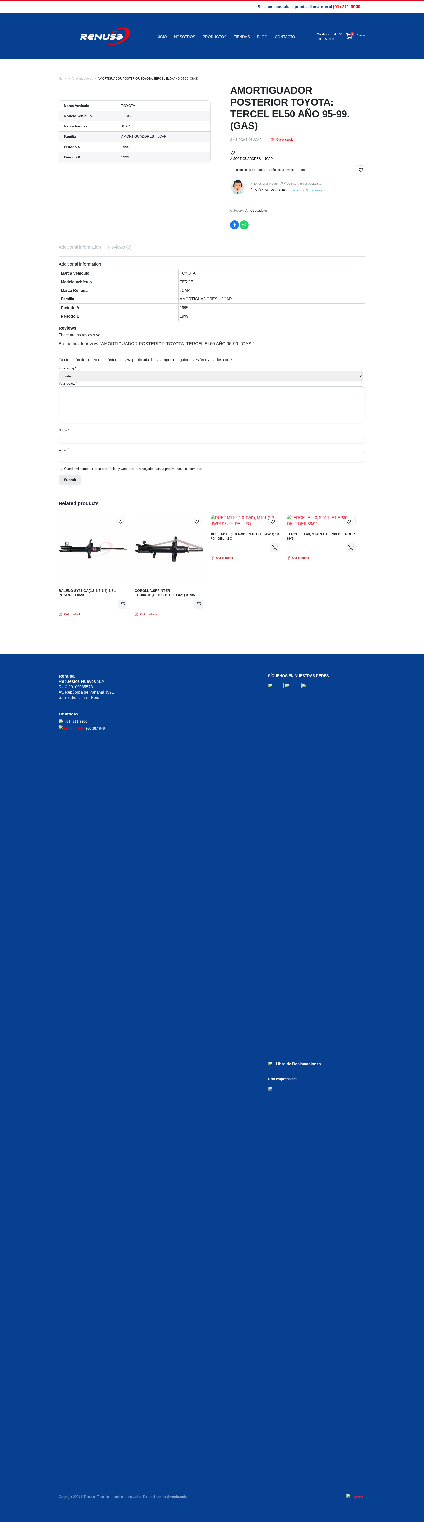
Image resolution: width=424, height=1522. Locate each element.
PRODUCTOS (214, 37)
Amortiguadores (82, 78)
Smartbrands (177, 1497)
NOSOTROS (185, 37)
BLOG (262, 37)
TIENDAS (242, 37)
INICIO (161, 37)
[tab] (80, 247)
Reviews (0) (120, 247)
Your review (68, 383)
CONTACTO (285, 37)
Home (63, 78)
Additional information (80, 247)
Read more (122, 604)
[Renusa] (105, 36)
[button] (232, 152)
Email (64, 449)
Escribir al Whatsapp (306, 190)
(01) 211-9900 (346, 6)
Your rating (67, 368)
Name (64, 430)
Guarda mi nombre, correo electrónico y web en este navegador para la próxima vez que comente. (133, 469)
